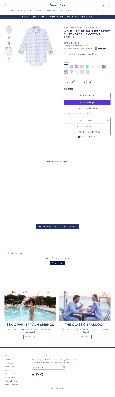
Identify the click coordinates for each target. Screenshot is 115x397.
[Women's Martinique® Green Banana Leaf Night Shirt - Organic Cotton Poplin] (104, 66)
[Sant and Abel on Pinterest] (41, 374)
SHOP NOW (84, 337)
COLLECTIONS (65, 10)
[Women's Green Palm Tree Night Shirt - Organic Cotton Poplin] (98, 66)
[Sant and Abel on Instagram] (33, 374)
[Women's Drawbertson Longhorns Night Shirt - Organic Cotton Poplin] (82, 66)
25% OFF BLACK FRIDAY (88, 28)
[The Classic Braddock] (85, 306)
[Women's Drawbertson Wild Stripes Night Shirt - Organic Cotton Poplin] (87, 66)
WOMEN (21, 10)
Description (87, 121)
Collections (74, 28)
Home (66, 28)
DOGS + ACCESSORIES (45, 10)
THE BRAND (99, 10)
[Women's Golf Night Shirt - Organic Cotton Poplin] (93, 66)
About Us (7, 359)
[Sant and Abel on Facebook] (37, 374)
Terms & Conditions (11, 385)
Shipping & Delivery (11, 381)
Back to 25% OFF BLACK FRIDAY (59, 226)
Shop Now (30, 337)
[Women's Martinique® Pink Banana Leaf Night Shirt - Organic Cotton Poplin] (66, 72)
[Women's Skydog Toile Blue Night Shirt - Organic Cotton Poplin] (87, 72)
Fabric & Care (9, 367)
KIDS (31, 10)
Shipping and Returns (87, 132)
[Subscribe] (63, 367)
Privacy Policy (9, 370)
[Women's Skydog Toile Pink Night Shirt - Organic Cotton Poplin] (82, 72)
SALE (89, 10)
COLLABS (79, 10)
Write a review (57, 263)
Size (66, 77)
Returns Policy (9, 377)
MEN (12, 10)
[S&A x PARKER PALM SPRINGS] (30, 306)
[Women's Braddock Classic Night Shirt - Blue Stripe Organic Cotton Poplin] (71, 66)
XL (90, 82)
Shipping (67, 46)
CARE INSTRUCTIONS (87, 126)
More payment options (87, 108)
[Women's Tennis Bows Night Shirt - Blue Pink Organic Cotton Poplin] (77, 72)
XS (67, 82)
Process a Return (10, 374)
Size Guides (8, 363)
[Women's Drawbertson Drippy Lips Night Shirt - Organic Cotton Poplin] (77, 66)
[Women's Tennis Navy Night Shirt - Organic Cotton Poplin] (71, 72)
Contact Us (8, 356)
